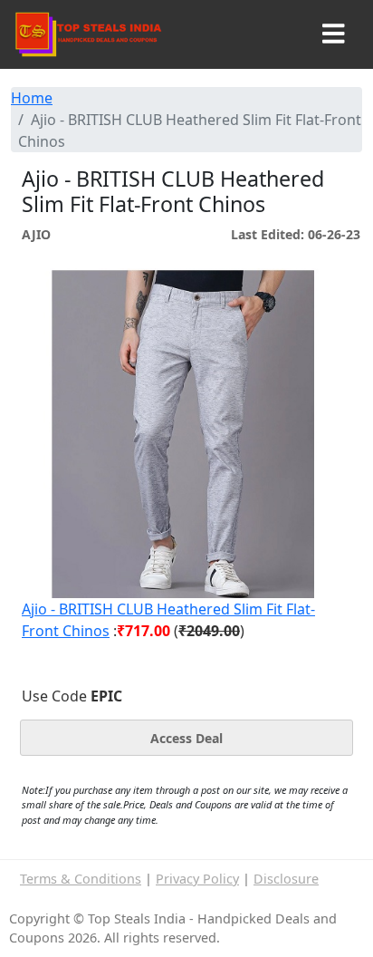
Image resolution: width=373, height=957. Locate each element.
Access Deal (186, 738)
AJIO (36, 234)
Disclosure (286, 878)
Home (32, 98)
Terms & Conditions (80, 878)
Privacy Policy (197, 878)
